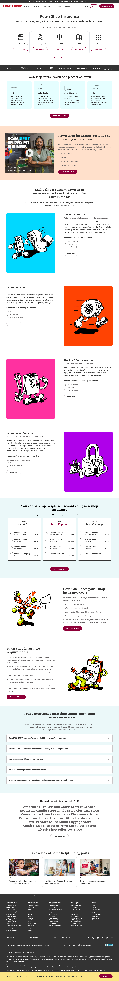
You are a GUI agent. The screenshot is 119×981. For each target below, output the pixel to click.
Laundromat (58, 822)
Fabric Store (28, 818)
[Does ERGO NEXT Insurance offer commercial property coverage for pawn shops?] (108, 748)
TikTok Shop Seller (51, 829)
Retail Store (86, 825)
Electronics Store (84, 814)
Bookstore (28, 810)
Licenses (82, 945)
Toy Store (74, 829)
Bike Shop (88, 807)
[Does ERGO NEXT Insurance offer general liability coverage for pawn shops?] (108, 738)
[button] (21, 42)
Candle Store (46, 810)
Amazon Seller (34, 807)
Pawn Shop (68, 825)
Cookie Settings (76, 976)
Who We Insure (15, 895)
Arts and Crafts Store (62, 807)
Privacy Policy (75, 945)
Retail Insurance (25, 895)
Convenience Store (35, 814)
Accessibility (89, 945)
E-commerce (60, 814)
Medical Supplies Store (41, 825)
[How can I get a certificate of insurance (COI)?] (108, 759)
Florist (44, 818)
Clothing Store (87, 810)
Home (8, 895)
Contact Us (10, 937)
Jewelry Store (37, 822)
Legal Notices (108, 959)
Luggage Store (80, 822)
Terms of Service (66, 945)
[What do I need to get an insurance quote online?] (108, 769)
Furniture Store (62, 818)
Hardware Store (87, 818)
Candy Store (66, 810)
